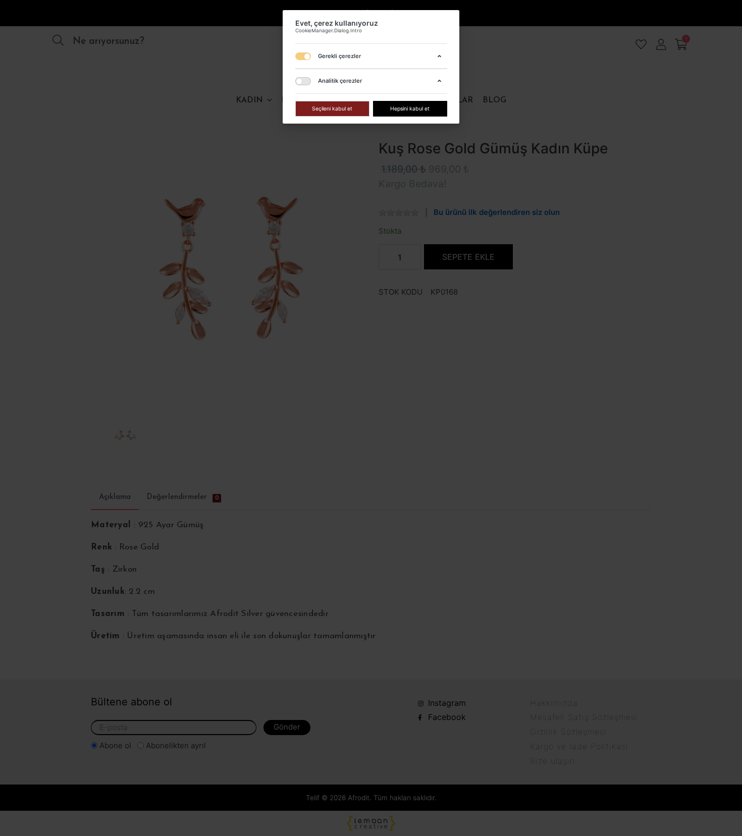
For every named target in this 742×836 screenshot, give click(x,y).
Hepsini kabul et (410, 108)
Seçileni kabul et (332, 108)
